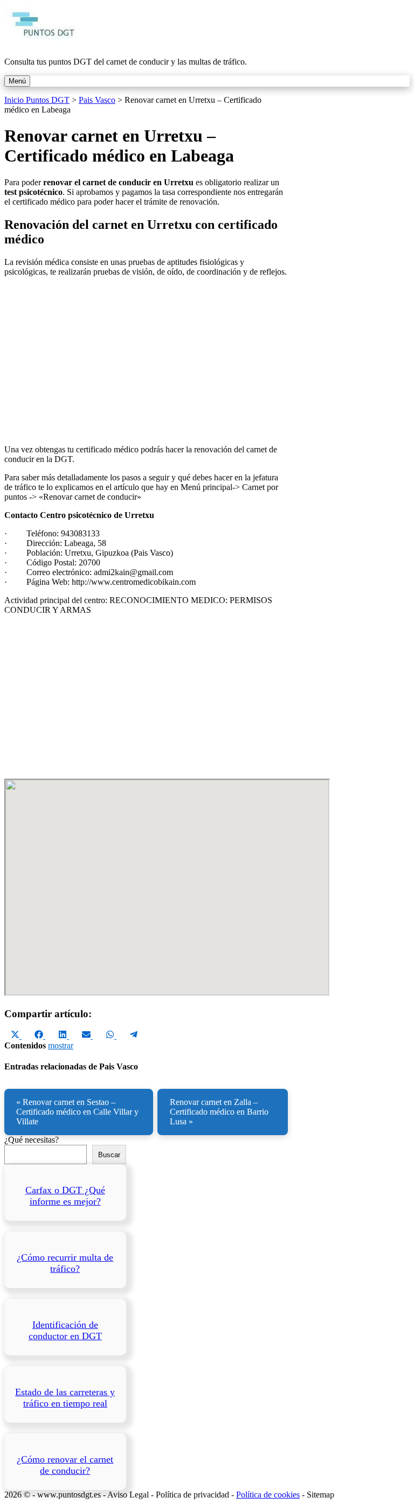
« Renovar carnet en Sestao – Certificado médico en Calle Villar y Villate (77, 1111)
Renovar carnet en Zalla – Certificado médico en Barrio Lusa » (219, 1111)
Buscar (109, 1155)
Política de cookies (268, 1494)
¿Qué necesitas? (31, 1139)
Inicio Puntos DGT (37, 99)
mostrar (60, 1045)
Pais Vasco (97, 99)
